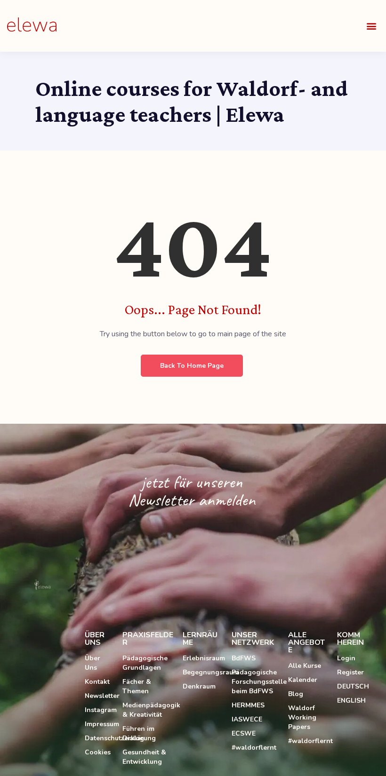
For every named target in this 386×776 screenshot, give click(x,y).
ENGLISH (351, 700)
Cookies (98, 752)
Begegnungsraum (202, 672)
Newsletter (99, 695)
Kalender (302, 679)
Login (346, 658)
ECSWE (244, 733)
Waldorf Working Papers (302, 717)
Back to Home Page (192, 365)
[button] (371, 26)
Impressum (99, 724)
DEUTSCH (353, 686)
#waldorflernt (254, 747)
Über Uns (92, 663)
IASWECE (247, 719)
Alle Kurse (304, 665)
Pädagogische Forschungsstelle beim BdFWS (255, 682)
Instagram (99, 709)
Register (350, 672)
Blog (295, 693)
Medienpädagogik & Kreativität (147, 710)
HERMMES (248, 705)
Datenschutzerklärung (99, 738)
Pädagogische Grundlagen (145, 663)
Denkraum (199, 686)
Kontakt (97, 681)
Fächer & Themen (136, 686)
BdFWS (244, 658)
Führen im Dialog (138, 733)
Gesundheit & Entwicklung (144, 757)
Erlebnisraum (202, 658)
